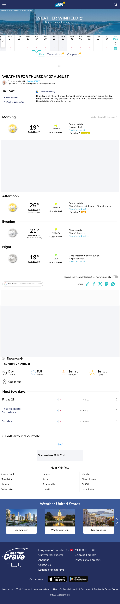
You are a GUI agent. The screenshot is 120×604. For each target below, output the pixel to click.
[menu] (4, 4)
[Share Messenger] (106, 284)
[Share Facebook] (94, 284)
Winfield (29, 10)
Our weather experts (50, 555)
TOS (18, 589)
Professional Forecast (87, 560)
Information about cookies (45, 589)
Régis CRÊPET (33, 81)
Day (41, 54)
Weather (4, 10)
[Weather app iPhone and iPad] (57, 579)
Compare (72, 54)
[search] (115, 4)
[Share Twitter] (100, 284)
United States (13, 10)
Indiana (22, 10)
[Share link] (88, 284)
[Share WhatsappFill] (113, 284)
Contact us (44, 565)
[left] (3, 42)
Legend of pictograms (51, 569)
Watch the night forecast (103, 117)
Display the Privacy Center (106, 589)
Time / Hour (54, 54)
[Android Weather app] (78, 579)
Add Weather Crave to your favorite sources (25, 284)
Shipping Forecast (85, 555)
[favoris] (81, 18)
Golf (60, 444)
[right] (117, 521)
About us (43, 560)
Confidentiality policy (68, 589)
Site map (26, 589)
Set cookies (86, 589)
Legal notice (7, 589)
